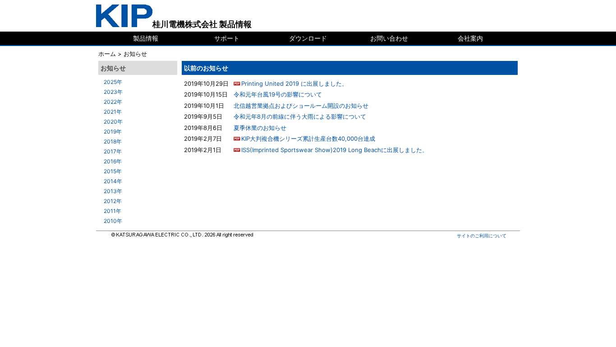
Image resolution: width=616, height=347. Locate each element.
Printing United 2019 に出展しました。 (294, 83)
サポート (226, 38)
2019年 (113, 131)
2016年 (113, 161)
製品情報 (145, 38)
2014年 (113, 181)
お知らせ (135, 53)
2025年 (113, 82)
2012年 (113, 201)
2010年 (113, 220)
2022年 (113, 101)
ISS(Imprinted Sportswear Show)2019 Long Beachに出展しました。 (334, 149)
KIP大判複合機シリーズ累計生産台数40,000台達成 (308, 138)
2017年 (113, 151)
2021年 (113, 111)
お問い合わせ (389, 38)
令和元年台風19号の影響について (278, 94)
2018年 (113, 141)
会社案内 (470, 38)
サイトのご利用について (481, 235)
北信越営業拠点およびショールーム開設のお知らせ (301, 105)
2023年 (113, 91)
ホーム (107, 53)
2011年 (112, 211)
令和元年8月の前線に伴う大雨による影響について (300, 116)
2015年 (113, 171)
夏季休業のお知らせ (260, 127)
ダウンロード (308, 38)
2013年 (113, 191)
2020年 (113, 121)
